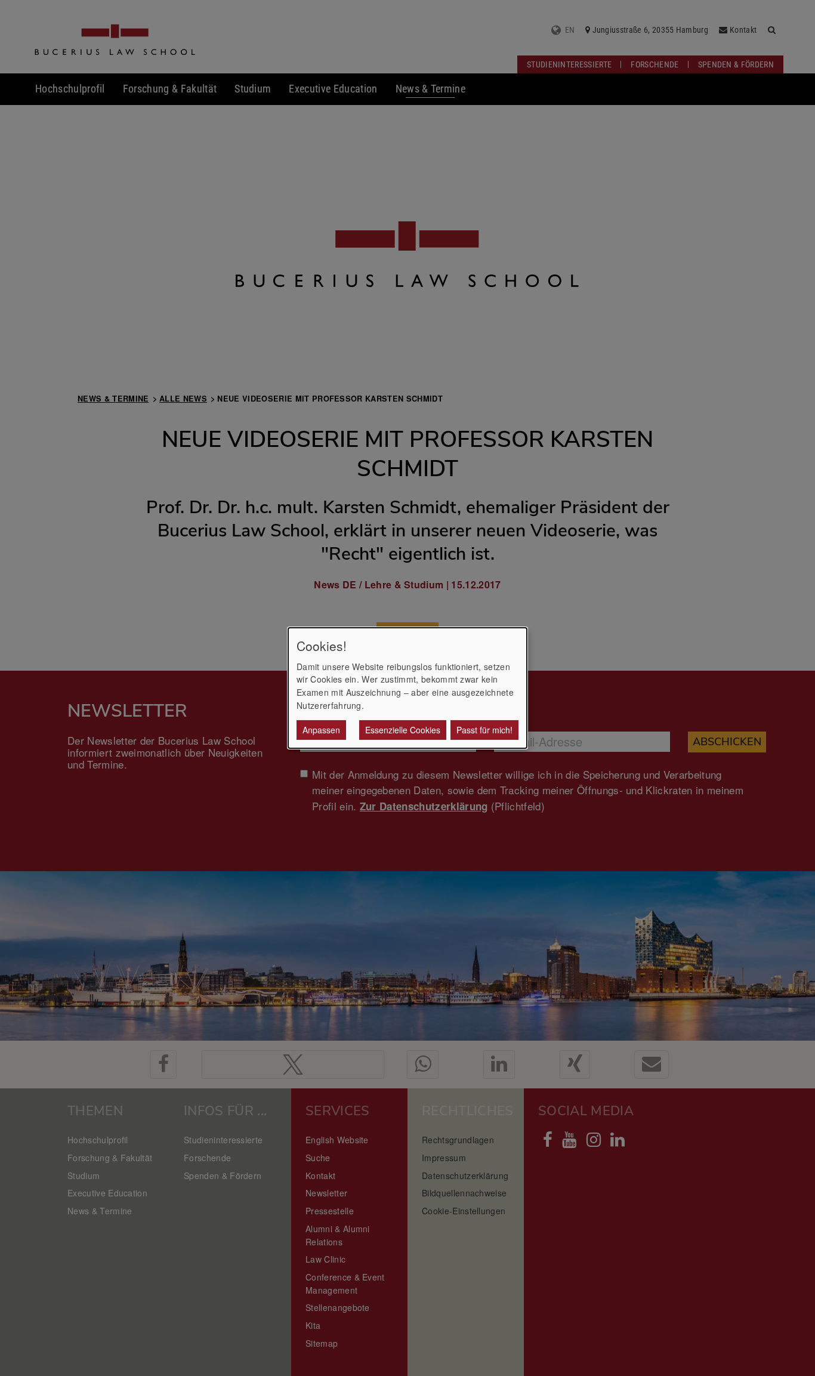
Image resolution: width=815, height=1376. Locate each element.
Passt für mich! (484, 730)
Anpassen (321, 730)
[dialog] (407, 688)
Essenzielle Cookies (402, 730)
